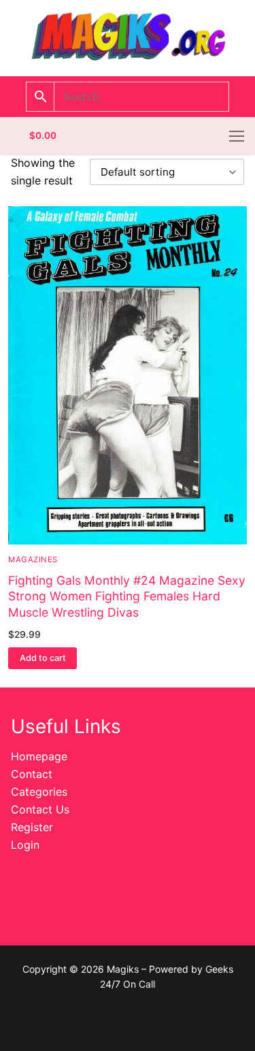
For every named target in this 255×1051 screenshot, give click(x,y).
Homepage (39, 756)
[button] (42, 658)
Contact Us (40, 809)
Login (25, 845)
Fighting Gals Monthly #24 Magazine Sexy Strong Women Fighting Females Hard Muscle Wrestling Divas (126, 596)
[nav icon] (236, 136)
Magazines (33, 559)
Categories (39, 791)
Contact (31, 774)
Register (32, 827)
